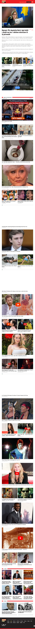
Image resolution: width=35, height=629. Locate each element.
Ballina (8, 621)
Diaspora (14, 622)
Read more (17, 87)
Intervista (18, 621)
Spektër (18, 622)
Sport (11, 622)
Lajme (11, 621)
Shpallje (21, 622)
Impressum (3, 625)
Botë (31, 621)
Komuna (25, 621)
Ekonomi (14, 621)
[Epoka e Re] (4, 2)
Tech (24, 622)
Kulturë (8, 622)
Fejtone (28, 621)
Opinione (21, 621)
